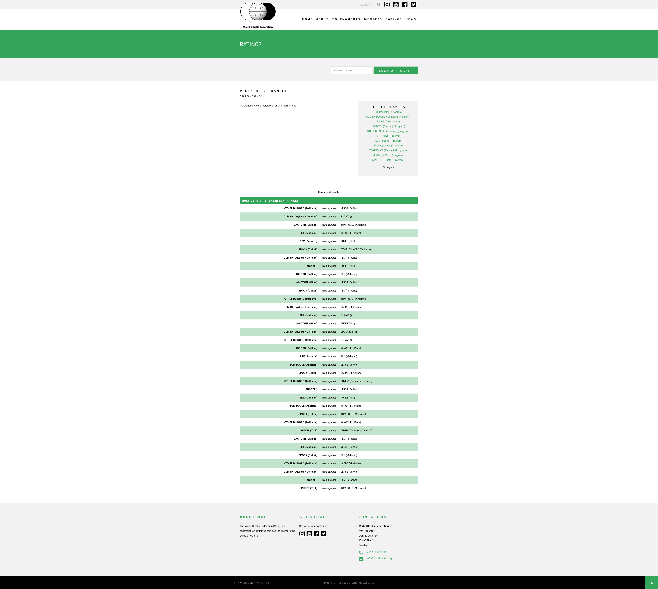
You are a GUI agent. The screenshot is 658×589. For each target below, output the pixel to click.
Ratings (394, 19)
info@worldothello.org (379, 558)
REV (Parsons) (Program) (388, 140)
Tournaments (346, 19)
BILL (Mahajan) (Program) (388, 112)
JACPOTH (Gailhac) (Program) (388, 126)
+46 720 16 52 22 (376, 552)
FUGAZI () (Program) (388, 121)
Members (373, 19)
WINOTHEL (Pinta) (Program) (388, 160)
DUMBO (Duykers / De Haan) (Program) (388, 116)
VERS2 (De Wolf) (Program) (388, 155)
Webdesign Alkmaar (254, 582)
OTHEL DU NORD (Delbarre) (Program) (388, 131)
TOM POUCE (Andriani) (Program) (388, 150)
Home (307, 19)
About (322, 19)
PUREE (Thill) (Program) (388, 136)
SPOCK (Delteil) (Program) (388, 145)
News (411, 19)
